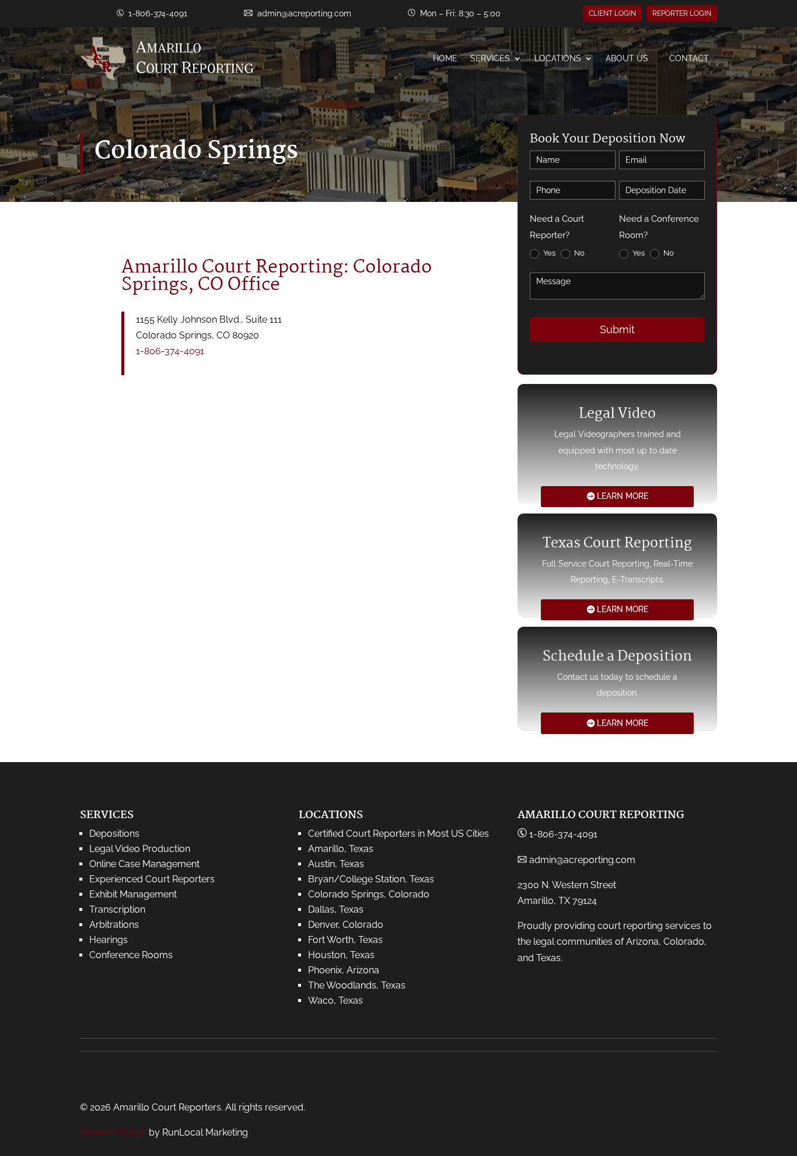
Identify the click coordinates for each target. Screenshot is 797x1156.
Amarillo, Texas (340, 848)
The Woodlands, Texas (357, 985)
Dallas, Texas (335, 909)
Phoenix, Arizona (343, 970)
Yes (548, 253)
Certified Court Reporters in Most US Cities (398, 833)
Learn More (622, 496)
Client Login (612, 13)
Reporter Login (681, 13)
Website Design (113, 1132)
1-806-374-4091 (170, 351)
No (578, 253)
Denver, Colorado (345, 924)
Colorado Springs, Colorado (368, 894)
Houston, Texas (341, 955)
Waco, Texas (335, 1000)
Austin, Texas (336, 863)
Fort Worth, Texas (345, 939)
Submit (617, 329)
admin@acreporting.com (304, 13)
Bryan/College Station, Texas (371, 879)
